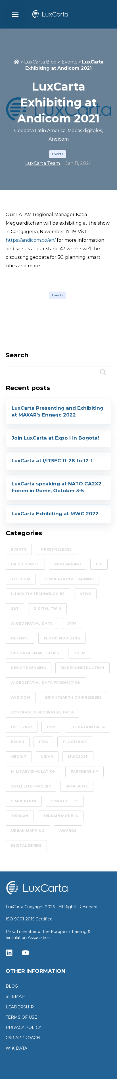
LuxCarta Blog (40, 62)
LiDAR (47, 756)
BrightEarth (25, 564)
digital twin (47, 608)
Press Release (56, 549)
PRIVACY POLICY (23, 1027)
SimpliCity (77, 786)
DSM (51, 727)
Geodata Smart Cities (35, 653)
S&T (15, 608)
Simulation (23, 801)
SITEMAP (15, 996)
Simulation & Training (69, 579)
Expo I (17, 742)
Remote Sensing (28, 668)
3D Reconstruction (82, 668)
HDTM (79, 653)
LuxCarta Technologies (38, 594)
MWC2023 (78, 756)
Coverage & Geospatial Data (42, 712)
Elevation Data (87, 727)
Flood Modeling (62, 638)
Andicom (20, 697)
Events (69, 62)
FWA (43, 742)
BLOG (12, 986)
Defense (20, 638)
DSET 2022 (21, 727)
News (85, 594)
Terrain (19, 816)
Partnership (84, 771)
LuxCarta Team (42, 163)
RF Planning (67, 564)
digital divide (26, 845)
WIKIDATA (16, 1048)
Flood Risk (75, 742)
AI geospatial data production (46, 682)
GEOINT (18, 756)
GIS (99, 564)
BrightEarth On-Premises (73, 697)
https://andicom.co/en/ (31, 240)
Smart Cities (64, 801)
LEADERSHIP (20, 1007)
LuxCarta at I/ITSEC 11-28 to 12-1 (52, 460)
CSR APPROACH (23, 1037)
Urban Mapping (28, 830)
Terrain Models (60, 816)
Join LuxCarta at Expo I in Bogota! (55, 438)
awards (68, 830)
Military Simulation (33, 771)
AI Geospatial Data (32, 623)
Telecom (20, 579)
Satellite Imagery (31, 786)
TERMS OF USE (21, 1017)
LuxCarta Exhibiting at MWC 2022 (55, 513)
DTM (71, 623)
